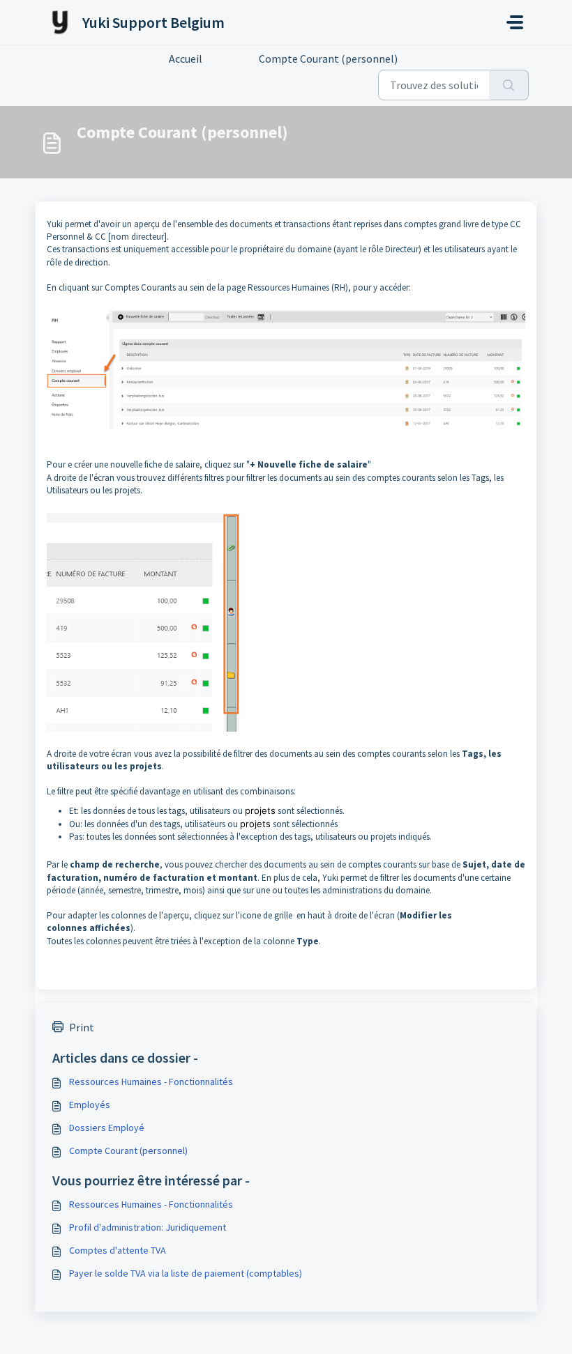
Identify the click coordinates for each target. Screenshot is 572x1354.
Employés (89, 1104)
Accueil (185, 59)
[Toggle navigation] (515, 22)
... (230, 59)
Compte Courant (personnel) (128, 1150)
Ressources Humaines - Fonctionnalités (151, 1081)
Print (81, 1027)
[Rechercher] (509, 85)
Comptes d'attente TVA (117, 1250)
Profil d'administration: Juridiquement (147, 1227)
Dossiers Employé (106, 1127)
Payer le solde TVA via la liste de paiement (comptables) (185, 1273)
